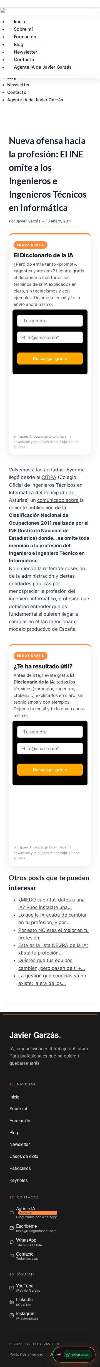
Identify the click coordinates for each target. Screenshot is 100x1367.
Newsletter (18, 84)
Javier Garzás (28, 221)
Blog (13, 1132)
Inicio (14, 1096)
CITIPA (49, 477)
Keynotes (18, 1180)
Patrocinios (20, 1168)
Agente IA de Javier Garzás (35, 99)
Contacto (16, 92)
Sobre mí (18, 1108)
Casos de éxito (23, 1156)
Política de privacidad (26, 1354)
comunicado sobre (58, 500)
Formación (25, 36)
